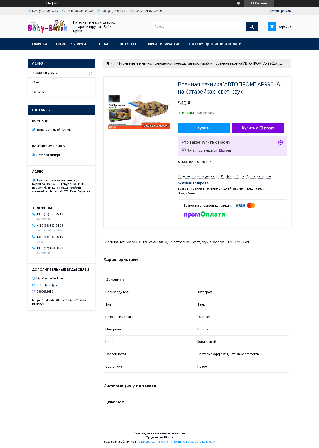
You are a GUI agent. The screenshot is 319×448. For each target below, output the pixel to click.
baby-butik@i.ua (48, 285)
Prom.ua (179, 433)
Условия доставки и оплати (215, 44)
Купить (204, 128)
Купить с (250, 128)
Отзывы (38, 92)
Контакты (127, 44)
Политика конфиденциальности (194, 441)
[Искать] (252, 26)
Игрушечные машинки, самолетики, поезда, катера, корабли (165, 63)
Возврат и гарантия (162, 44)
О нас (104, 44)
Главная (39, 44)
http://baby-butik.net (50, 278)
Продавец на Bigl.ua (159, 437)
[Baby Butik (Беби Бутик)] (47, 32)
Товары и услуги (70, 44)
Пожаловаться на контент (154, 441)
